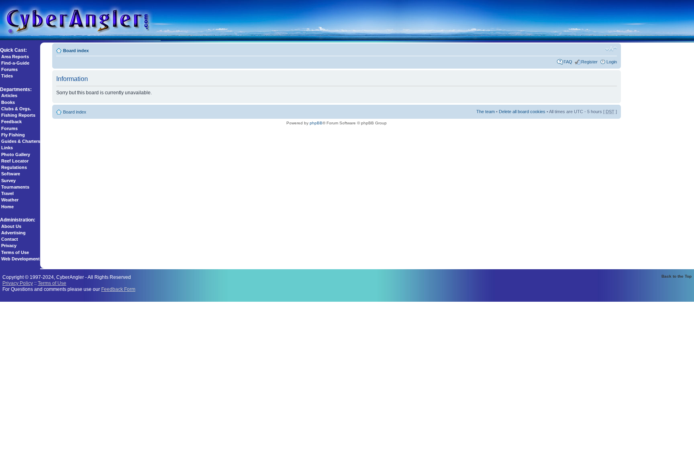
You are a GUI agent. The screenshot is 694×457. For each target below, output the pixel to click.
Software (10, 173)
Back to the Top (676, 276)
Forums (9, 69)
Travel (7, 193)
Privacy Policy (17, 283)
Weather (9, 199)
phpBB (316, 123)
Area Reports (15, 56)
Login (611, 61)
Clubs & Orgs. (16, 108)
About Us (11, 226)
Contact (9, 239)
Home (7, 206)
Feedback (11, 121)
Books (8, 102)
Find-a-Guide (15, 63)
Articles (9, 95)
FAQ (567, 61)
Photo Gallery (15, 154)
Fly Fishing (13, 134)
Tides (7, 75)
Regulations (14, 167)
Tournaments (15, 187)
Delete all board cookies (522, 111)
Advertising (13, 232)
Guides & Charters (20, 141)
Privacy (8, 245)
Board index (76, 50)
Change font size (611, 49)
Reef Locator (15, 160)
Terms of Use (15, 252)
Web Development (20, 258)
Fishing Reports (18, 115)
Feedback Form (118, 289)
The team (485, 111)
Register (589, 61)
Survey (8, 180)
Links (7, 147)
